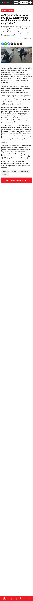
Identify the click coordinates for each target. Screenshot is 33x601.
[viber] (8, 43)
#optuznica (5, 174)
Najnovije (12, 599)
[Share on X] (11, 44)
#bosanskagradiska (23, 171)
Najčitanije (21, 599)
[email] (14, 43)
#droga (14, 171)
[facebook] (2, 44)
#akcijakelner (6, 171)
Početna (4, 599)
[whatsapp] (5, 43)
